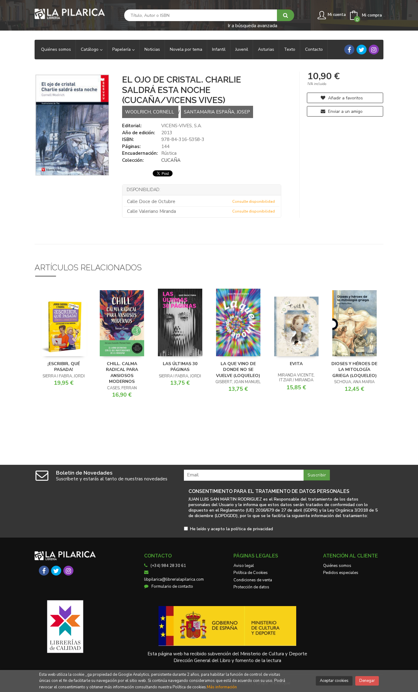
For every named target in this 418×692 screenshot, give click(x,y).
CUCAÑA (171, 160)
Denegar (367, 680)
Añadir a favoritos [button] (345, 98)
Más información (222, 687)
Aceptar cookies (334, 680)
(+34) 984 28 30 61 (168, 565)
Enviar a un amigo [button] (345, 111)
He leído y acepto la (231, 529)
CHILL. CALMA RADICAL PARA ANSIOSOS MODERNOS (122, 373)
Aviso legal (243, 565)
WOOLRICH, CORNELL (150, 112)
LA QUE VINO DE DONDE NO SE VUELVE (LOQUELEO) (238, 370)
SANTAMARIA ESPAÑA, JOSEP (217, 112)
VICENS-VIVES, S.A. (181, 126)
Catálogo (90, 49)
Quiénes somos (337, 565)
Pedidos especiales (340, 572)
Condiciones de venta (252, 580)
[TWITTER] (361, 49)
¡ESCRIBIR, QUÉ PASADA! (63, 367)
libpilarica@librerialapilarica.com (174, 579)
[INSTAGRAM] (374, 49)
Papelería (122, 49)
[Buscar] (285, 15)
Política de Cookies (250, 572)
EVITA (296, 364)
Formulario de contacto (172, 586)
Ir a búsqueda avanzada (252, 25)
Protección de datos (251, 587)
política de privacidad (252, 529)
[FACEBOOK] (349, 49)
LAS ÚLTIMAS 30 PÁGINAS (180, 367)
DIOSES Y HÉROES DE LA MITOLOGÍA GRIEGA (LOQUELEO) (354, 370)
